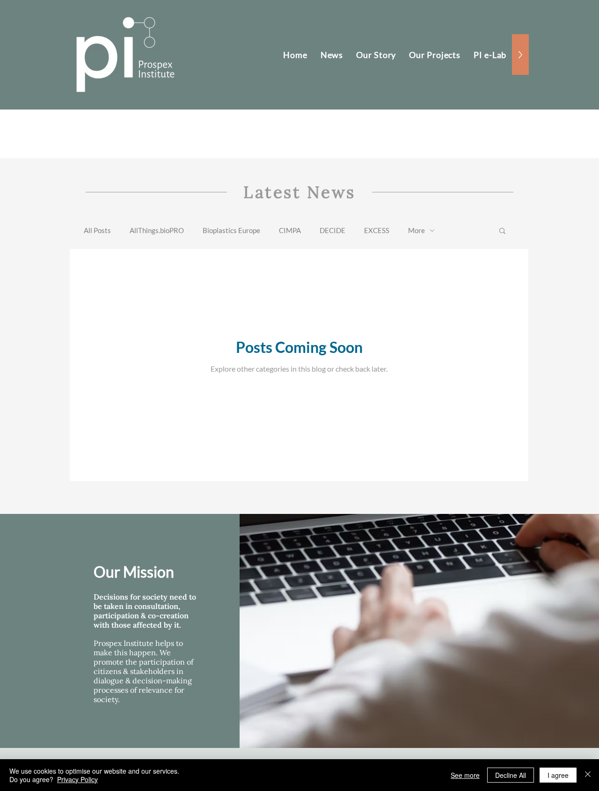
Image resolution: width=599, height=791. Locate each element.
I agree (558, 775)
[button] (502, 231)
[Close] (587, 775)
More (416, 230)
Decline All (510, 775)
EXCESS (376, 230)
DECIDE (332, 230)
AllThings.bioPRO (157, 230)
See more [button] (465, 775)
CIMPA (290, 230)
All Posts (97, 230)
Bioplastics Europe (231, 230)
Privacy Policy (77, 779)
